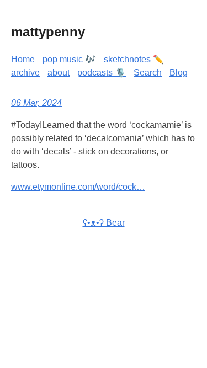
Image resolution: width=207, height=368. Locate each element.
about (58, 72)
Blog (178, 72)
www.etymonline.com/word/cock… (78, 186)
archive (25, 72)
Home (23, 59)
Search (148, 72)
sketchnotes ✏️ (134, 59)
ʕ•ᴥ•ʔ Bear (104, 222)
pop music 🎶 (69, 59)
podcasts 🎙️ (101, 72)
